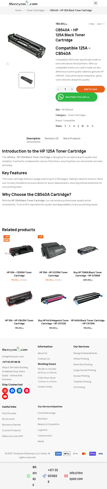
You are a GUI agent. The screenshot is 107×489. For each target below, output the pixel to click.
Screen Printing (81, 375)
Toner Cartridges (35, 10)
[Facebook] (12, 391)
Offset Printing (81, 358)
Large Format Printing (84, 370)
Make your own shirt (12, 436)
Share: (59, 125)
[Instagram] (5, 391)
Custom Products (11, 430)
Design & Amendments (85, 353)
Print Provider (9, 413)
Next (100, 24)
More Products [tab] (71, 138)
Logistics (43, 429)
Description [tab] (33, 138)
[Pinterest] (27, 391)
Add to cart (90, 89)
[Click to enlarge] (7, 64)
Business (43, 418)
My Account (8, 418)
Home (18, 10)
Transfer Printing (82, 381)
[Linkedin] (19, 391)
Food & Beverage (47, 412)
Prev (92, 24)
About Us (42, 353)
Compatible (69, 120)
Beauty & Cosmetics (48, 424)
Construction (45, 435)
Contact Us (44, 358)
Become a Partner (11, 424)
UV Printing (79, 387)
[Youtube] (5, 396)
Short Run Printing (82, 364)
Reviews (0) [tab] (52, 138)
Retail (41, 441)
